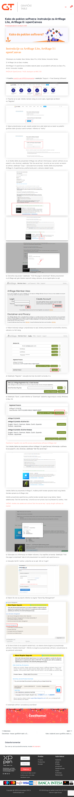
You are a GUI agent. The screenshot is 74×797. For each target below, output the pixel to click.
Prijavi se (26, 769)
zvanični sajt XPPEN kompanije (23, 78)
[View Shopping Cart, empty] (70, 7)
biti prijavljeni (36, 746)
